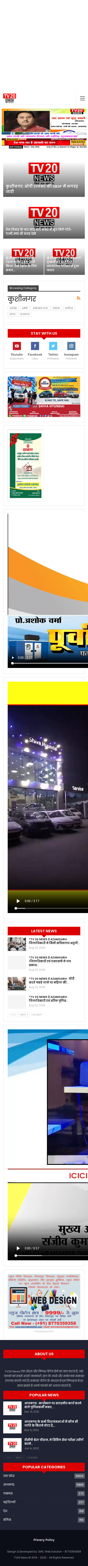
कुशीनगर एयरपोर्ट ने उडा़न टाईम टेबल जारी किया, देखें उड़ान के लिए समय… (21, 264)
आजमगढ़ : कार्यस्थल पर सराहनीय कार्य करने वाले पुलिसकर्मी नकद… (52, 1405)
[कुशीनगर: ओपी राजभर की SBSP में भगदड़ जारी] (44, 173)
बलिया (7, 1520)
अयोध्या (56, 308)
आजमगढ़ (24, 314)
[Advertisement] (44, 46)
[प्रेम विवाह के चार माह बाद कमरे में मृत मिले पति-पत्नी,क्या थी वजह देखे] (44, 218)
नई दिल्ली (9, 1502)
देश (5, 1511)
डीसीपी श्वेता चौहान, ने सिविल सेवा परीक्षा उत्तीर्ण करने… (53, 1442)
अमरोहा (13, 308)
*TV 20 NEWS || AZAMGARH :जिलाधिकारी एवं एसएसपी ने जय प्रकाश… (50, 961)
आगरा (12, 314)
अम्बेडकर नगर (40, 308)
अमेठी (25, 308)
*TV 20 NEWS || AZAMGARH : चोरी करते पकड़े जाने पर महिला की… (51, 981)
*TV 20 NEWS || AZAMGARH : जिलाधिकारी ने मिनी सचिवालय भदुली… (54, 941)
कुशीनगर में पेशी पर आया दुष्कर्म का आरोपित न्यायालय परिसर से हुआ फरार (64, 264)
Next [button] (81, 127)
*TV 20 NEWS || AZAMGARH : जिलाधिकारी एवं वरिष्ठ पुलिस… (48, 999)
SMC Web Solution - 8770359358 (59, 1551)
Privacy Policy (44, 1540)
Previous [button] (7, 127)
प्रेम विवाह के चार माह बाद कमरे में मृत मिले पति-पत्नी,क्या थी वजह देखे (39, 232)
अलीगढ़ (69, 308)
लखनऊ (8, 1493)
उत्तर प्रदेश (9, 1476)
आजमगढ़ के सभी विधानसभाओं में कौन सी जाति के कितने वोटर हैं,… (51, 1424)
